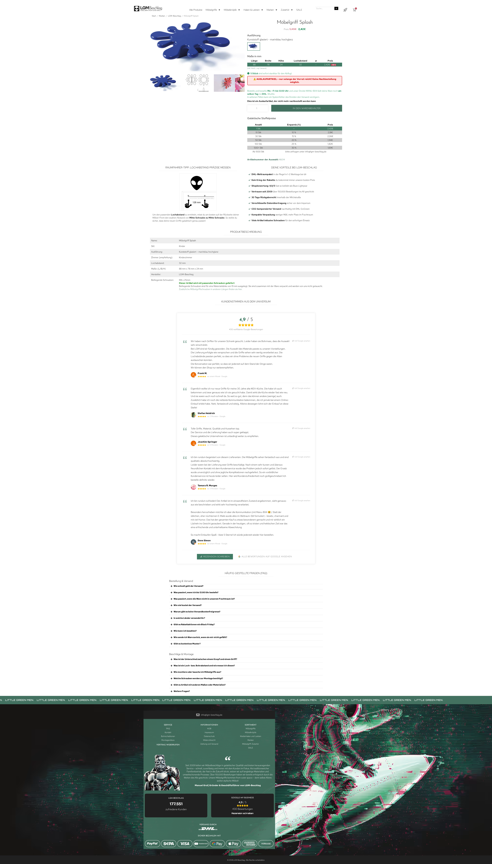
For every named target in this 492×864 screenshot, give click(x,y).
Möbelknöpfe (230, 9)
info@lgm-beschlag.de (315, 151)
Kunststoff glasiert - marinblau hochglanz (270, 39)
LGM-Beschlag (174, 16)
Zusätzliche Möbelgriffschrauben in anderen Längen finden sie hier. (210, 289)
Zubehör (285, 9)
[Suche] (336, 8)
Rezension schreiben (216, 557)
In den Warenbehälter (307, 108)
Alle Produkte (195, 9)
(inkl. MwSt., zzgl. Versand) (256, 68)
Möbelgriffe (211, 9)
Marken (270, 9)
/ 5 (242, 805)
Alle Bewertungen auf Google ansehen (267, 557)
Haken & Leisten (252, 9)
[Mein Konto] (345, 10)
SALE (299, 9)
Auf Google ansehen (302, 341)
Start (154, 16)
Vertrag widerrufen (168, 745)
